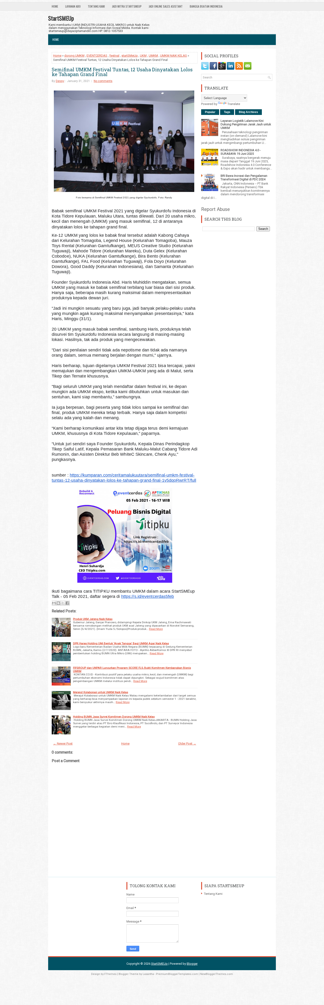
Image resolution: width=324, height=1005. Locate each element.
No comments (103, 81)
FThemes (110, 974)
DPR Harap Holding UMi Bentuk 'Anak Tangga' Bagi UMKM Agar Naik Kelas (121, 643)
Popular (210, 112)
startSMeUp (129, 55)
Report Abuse (215, 209)
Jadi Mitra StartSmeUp (127, 6)
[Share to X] (62, 603)
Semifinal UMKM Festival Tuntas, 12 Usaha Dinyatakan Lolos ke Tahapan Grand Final (122, 72)
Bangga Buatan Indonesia (206, 6)
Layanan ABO (73, 6)
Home (55, 6)
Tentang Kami (96, 6)
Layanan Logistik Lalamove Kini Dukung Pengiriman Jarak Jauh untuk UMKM (246, 124)
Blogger (192, 963)
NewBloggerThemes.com (216, 974)
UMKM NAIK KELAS (173, 55)
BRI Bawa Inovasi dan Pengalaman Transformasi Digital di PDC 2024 (244, 177)
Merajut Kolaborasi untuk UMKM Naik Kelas (100, 692)
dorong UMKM (74, 55)
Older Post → (187, 743)
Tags (227, 112)
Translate (233, 104)
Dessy (60, 81)
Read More (156, 629)
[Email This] (53, 603)
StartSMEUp (61, 18)
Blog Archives (248, 112)
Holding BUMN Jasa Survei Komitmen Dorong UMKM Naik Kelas (114, 716)
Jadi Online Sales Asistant (166, 6)
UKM (143, 55)
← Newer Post (63, 743)
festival (114, 55)
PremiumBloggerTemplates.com (177, 974)
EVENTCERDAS (97, 55)
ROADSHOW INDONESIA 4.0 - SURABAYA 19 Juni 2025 (241, 151)
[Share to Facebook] (67, 603)
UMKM (153, 55)
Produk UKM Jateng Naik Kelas (92, 619)
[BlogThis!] (58, 603)
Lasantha (148, 974)
